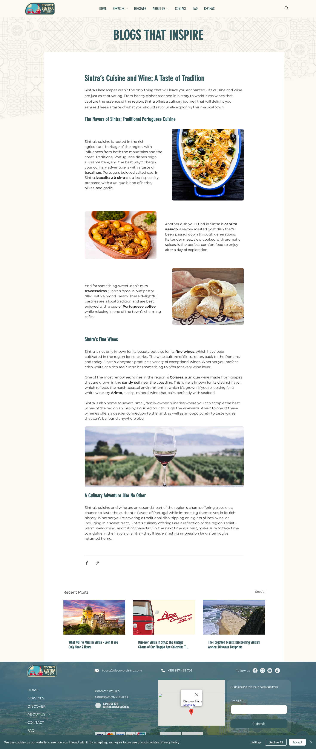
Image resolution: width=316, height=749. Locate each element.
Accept (297, 742)
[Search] (286, 8)
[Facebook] (255, 670)
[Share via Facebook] (87, 563)
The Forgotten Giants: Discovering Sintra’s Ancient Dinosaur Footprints (234, 644)
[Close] (310, 742)
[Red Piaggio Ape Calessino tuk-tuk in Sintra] (164, 617)
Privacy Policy (107, 691)
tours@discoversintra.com (122, 670)
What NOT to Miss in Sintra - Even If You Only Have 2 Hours (93, 644)
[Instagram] (262, 670)
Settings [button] (256, 742)
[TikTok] (277, 670)
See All (260, 592)
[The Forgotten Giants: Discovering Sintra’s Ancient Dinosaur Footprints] (234, 617)
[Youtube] (269, 670)
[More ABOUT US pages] (167, 9)
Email (235, 701)
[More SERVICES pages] (127, 9)
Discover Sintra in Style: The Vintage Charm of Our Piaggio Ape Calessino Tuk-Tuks (163, 644)
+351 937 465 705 (180, 670)
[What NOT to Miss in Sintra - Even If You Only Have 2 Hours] (94, 617)
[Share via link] (97, 563)
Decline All (276, 742)
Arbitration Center (112, 697)
